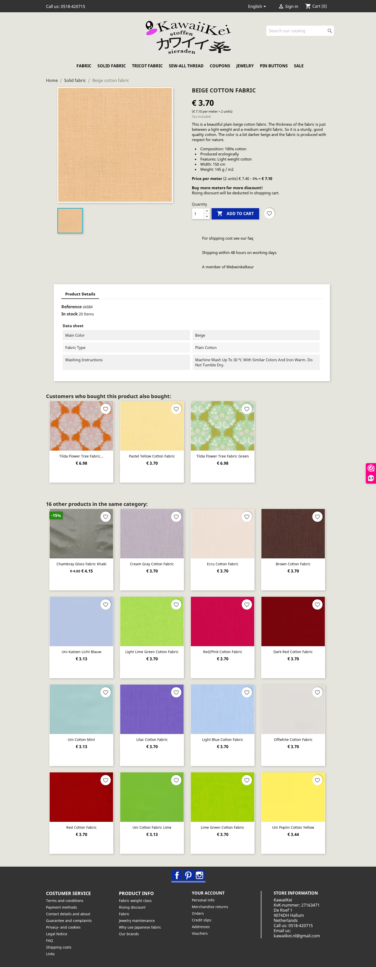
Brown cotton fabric (293, 563)
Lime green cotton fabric (222, 827)
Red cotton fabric (81, 827)
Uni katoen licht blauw (81, 651)
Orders (198, 913)
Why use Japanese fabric (140, 927)
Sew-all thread (186, 66)
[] (331, 34)
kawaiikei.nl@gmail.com (297, 936)
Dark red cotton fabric (293, 651)
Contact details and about (68, 913)
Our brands (129, 933)
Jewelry (245, 66)
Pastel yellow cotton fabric (152, 456)
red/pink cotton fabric (222, 651)
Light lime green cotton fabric (152, 651)
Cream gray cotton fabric (152, 563)
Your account (208, 893)
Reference (71, 306)
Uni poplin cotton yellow (293, 827)
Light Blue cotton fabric (222, 739)
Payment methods (61, 907)
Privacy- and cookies (63, 927)
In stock (69, 313)
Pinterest (188, 875)
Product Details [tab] (80, 293)
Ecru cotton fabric (222, 563)
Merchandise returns (210, 906)
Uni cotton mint (81, 739)
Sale (299, 66)
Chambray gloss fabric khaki (81, 563)
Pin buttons (274, 66)
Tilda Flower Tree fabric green (222, 456)
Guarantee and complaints (69, 920)
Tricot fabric (147, 66)
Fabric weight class (135, 900)
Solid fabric (111, 66)
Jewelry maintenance (137, 920)
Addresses (201, 926)
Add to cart (235, 213)
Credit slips (201, 920)
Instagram (199, 875)
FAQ (49, 940)
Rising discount (132, 907)
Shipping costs (58, 947)
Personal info (203, 900)
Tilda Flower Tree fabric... (81, 456)
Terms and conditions (64, 900)
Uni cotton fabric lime (151, 827)
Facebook (177, 875)
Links (50, 953)
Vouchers (200, 933)
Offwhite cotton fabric (293, 739)
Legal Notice (56, 933)
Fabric (83, 66)
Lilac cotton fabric (152, 739)
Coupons (220, 66)
